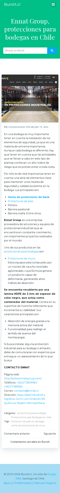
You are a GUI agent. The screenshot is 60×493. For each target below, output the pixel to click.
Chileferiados (23, 483)
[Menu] (53, 4)
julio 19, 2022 (41, 126)
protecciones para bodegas (21, 251)
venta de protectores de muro (28, 425)
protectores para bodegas (31, 413)
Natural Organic (45, 483)
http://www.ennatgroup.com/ (23, 378)
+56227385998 (26, 382)
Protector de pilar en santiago (27, 421)
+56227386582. (13, 386)
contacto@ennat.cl (26, 390)
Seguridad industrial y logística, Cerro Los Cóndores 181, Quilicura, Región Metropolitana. (24, 399)
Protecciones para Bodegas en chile (31, 417)
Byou (7, 483)
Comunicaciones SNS (19, 126)
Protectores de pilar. (21, 201)
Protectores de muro (21, 258)
